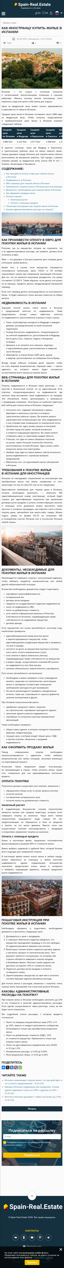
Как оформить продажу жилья (20, 193)
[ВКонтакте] (3, 1067)
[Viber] (16, 1067)
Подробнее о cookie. (43, 1257)
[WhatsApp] (20, 1067)
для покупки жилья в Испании (28, 183)
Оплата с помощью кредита (24, 203)
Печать (32, 1109)
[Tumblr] (12, 1067)
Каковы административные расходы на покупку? (30, 209)
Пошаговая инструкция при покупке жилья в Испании (32, 206)
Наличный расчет (19, 199)
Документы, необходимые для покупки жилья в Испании (33, 190)
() (39, 13)
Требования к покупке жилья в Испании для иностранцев (34, 186)
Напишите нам (34, 1246)
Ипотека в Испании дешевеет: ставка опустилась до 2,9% (33, 1097)
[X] (7, 1067)
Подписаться (32, 1155)
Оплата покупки (14, 196)
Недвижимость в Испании (18, 180)
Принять (32, 1262)
